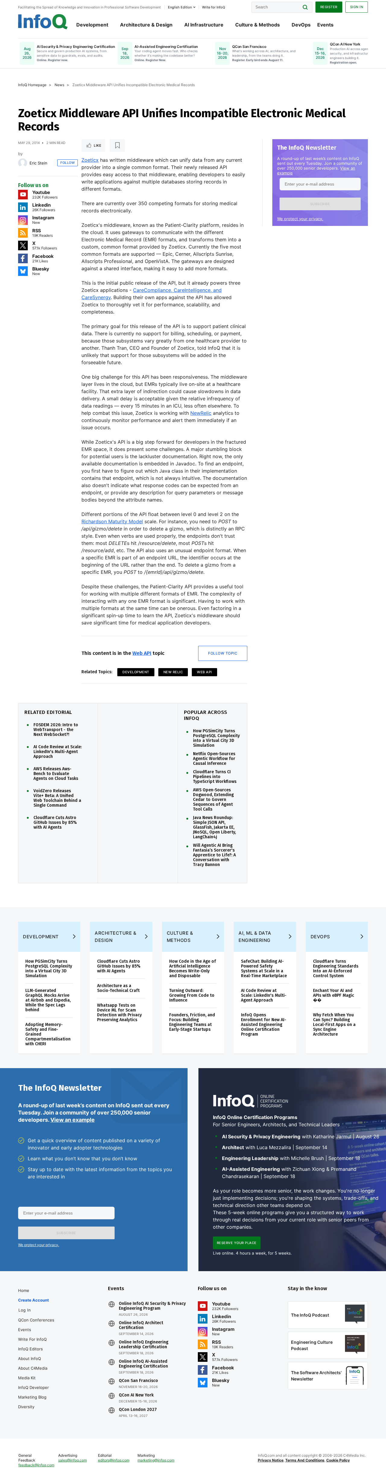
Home (23, 1290)
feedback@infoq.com (36, 1465)
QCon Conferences (36, 1320)
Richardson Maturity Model (112, 521)
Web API (141, 653)
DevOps (301, 25)
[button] (320, 204)
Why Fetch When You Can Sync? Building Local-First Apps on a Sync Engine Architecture (334, 1024)
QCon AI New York (136, 1395)
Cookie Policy (338, 1460)
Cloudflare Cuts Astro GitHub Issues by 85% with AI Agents (55, 822)
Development (92, 25)
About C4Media (32, 1368)
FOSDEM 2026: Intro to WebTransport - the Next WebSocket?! (55, 730)
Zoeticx (90, 160)
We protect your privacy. (300, 218)
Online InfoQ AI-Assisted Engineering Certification (143, 1364)
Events (325, 25)
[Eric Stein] (22, 162)
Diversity (26, 1406)
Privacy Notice (270, 1460)
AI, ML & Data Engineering (255, 936)
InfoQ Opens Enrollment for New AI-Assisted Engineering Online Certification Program (263, 1024)
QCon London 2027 (138, 1409)
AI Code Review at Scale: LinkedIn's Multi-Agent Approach (57, 752)
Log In (24, 1310)
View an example (72, 1120)
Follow (67, 163)
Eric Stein (38, 163)
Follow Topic (222, 653)
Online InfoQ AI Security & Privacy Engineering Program (152, 1306)
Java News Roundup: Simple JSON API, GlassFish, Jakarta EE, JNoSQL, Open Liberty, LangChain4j (214, 827)
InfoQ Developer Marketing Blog (33, 1392)
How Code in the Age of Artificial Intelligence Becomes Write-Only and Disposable (192, 968)
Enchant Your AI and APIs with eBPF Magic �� (333, 995)
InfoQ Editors (30, 1348)
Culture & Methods (257, 25)
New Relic (173, 672)
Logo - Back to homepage (43, 21)
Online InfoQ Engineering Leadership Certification (143, 1344)
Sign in (356, 7)
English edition (180, 7)
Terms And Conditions (304, 1460)
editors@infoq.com (113, 1460)
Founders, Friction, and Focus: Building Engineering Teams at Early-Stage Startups (192, 1022)
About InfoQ (29, 1358)
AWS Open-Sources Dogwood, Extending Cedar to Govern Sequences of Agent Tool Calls (213, 800)
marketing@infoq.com (156, 1460)
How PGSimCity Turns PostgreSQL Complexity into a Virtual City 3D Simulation (216, 738)
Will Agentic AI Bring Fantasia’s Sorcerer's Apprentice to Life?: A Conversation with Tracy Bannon (214, 855)
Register (328, 7)
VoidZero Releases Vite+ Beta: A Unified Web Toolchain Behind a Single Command (57, 798)
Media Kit (27, 1377)
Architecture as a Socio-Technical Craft (118, 988)
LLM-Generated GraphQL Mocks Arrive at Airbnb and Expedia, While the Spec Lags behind (48, 1000)
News (59, 85)
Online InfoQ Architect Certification (141, 1325)
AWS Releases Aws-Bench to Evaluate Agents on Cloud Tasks (55, 774)
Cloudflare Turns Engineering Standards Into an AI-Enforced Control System (335, 968)
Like (97, 145)
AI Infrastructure (203, 25)
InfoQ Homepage (32, 85)
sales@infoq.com (72, 1460)
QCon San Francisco (138, 1380)
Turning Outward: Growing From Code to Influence (191, 995)
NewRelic (200, 413)
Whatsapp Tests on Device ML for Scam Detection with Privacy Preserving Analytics (119, 1012)
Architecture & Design (146, 25)
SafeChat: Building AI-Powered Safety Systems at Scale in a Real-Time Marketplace (264, 968)
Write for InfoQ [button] (213, 7)
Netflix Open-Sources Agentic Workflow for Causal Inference (214, 759)
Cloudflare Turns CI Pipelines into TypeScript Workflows (214, 777)
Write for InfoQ (32, 1339)
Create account (33, 1300)
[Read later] (117, 145)
